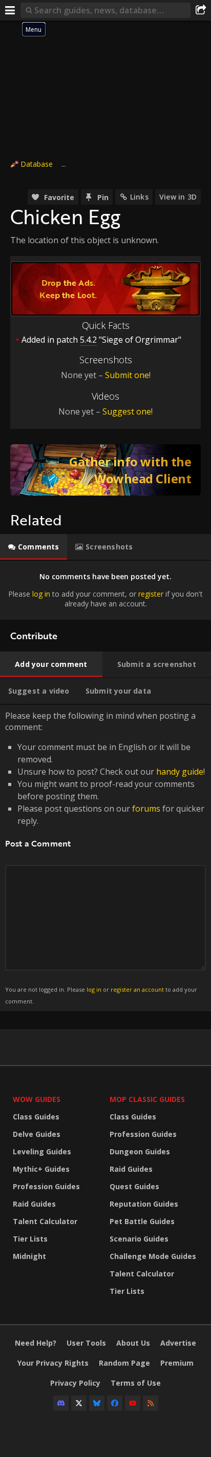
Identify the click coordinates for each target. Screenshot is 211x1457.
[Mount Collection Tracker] (105, 470)
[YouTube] (132, 1403)
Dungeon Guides (140, 1151)
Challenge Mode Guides (153, 1256)
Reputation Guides (144, 1204)
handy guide (179, 771)
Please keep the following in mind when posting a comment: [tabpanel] (105, 857)
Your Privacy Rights (53, 1363)
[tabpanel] (105, 590)
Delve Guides (36, 1134)
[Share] (201, 10)
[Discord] (61, 1403)
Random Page (124, 1363)
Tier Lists (30, 1239)
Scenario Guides (139, 1239)
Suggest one (126, 411)
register (150, 594)
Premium (177, 1363)
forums (146, 808)
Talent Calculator (45, 1221)
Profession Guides (46, 1186)
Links (139, 197)
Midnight (29, 1256)
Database (36, 164)
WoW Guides (36, 1099)
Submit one (127, 375)
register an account (137, 989)
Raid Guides (34, 1204)
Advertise (178, 1343)
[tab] (33, 547)
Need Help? (35, 1343)
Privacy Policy (75, 1383)
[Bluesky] (96, 1403)
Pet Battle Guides (142, 1221)
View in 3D (178, 197)
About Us (133, 1343)
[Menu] (10, 10)
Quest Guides (134, 1186)
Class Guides (36, 1116)
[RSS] (150, 1403)
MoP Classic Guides (147, 1099)
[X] (79, 1403)
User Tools (86, 1343)
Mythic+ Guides (41, 1169)
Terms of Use (136, 1383)
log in (41, 594)
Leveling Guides (42, 1151)
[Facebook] (114, 1403)
